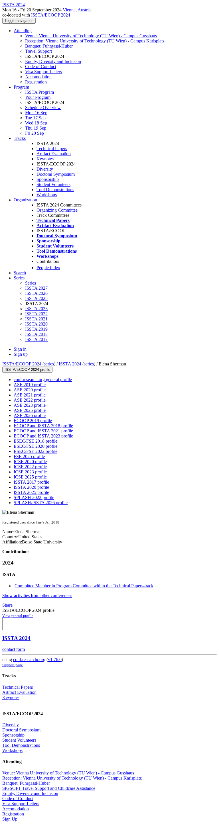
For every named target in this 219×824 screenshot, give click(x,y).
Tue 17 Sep (35, 117)
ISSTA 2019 (36, 329)
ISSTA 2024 (70, 363)
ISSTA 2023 (36, 308)
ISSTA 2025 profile (31, 492)
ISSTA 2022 (36, 313)
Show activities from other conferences (37, 595)
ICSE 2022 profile (30, 466)
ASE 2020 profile (30, 389)
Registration (36, 81)
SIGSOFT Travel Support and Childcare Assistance (48, 788)
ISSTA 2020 (36, 324)
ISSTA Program (39, 92)
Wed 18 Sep (36, 122)
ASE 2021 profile (30, 394)
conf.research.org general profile (43, 379)
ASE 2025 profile (30, 410)
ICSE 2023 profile (30, 471)
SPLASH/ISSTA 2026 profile (41, 502)
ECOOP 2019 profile (33, 420)
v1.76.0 (55, 659)
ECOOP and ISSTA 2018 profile (43, 425)
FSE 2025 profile (29, 456)
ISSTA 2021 (36, 318)
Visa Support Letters (43, 71)
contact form (13, 649)
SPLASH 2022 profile (34, 497)
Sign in (20, 349)
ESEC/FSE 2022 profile (35, 451)
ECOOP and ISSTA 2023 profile (43, 436)
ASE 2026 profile (30, 415)
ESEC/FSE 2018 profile (35, 441)
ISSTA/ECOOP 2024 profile (27, 369)
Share (7, 605)
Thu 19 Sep (35, 128)
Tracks (20, 138)
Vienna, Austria (77, 9)
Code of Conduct (40, 66)
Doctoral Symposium (55, 174)
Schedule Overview (43, 107)
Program (21, 87)
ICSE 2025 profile (30, 477)
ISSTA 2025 (36, 298)
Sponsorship (47, 179)
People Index (48, 267)
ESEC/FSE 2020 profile (35, 446)
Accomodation (38, 76)
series (49, 363)
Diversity (44, 169)
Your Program (37, 97)
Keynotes (45, 158)
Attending (23, 30)
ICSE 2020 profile (30, 461)
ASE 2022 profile (30, 400)
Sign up (21, 354)
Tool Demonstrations (55, 189)
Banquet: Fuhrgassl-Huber (49, 46)
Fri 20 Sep (34, 133)
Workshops (46, 194)
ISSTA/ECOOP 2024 (50, 15)
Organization (25, 199)
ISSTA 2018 (36, 334)
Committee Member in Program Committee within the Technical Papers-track (84, 585)
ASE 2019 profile (30, 384)
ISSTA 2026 (36, 293)
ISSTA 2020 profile (31, 487)
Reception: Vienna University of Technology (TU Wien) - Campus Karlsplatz (95, 40)
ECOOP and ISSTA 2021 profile (43, 430)
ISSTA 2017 (36, 339)
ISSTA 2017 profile (31, 482)
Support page (12, 665)
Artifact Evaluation (53, 153)
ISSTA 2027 (36, 288)
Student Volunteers (53, 184)
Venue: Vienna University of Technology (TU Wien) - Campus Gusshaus (91, 35)
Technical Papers (51, 148)
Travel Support (38, 51)
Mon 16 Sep (36, 112)
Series (30, 283)
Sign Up (9, 819)
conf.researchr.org (29, 659)
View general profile (17, 616)
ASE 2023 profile (30, 405)
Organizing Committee (57, 210)
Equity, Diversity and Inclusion (53, 61)
